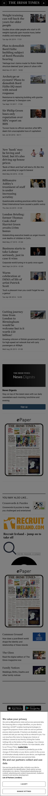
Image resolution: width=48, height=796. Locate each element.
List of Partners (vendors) (12, 778)
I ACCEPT (24, 784)
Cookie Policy (23, 747)
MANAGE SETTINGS (24, 791)
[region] (24, 754)
